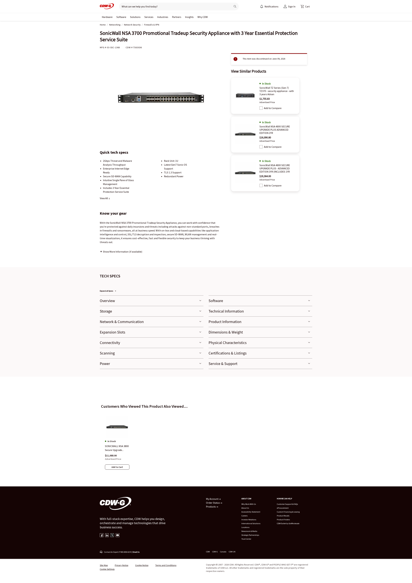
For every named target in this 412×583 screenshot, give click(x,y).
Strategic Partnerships (250, 535)
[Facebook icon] (101, 535)
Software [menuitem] (121, 17)
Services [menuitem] (148, 17)
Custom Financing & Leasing (288, 512)
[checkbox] (261, 108)
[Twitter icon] (112, 535)
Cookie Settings (107, 569)
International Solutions (250, 523)
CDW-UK (232, 551)
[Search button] (235, 6)
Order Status (213, 502)
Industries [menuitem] (162, 17)
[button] (305, 6)
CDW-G (215, 551)
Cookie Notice (141, 565)
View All (104, 198)
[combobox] (174, 6)
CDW (208, 551)
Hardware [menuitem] (107, 17)
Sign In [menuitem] (291, 6)
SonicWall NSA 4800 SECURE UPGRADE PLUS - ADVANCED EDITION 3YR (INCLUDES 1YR (274, 168)
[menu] (269, 6)
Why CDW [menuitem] (202, 17)
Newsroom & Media (249, 531)
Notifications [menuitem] (271, 6)
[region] (206, 440)
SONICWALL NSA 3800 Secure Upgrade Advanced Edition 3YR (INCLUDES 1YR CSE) (117, 448)
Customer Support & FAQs (287, 504)
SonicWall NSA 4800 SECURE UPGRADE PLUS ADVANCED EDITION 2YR (274, 130)
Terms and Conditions (165, 565)
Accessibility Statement (250, 512)
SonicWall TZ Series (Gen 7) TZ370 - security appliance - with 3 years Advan (276, 91)
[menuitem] (261, 6)
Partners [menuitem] (176, 17)
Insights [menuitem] (189, 17)
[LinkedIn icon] (107, 535)
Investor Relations (248, 519)
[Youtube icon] (117, 535)
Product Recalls (283, 515)
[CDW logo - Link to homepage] (107, 6)
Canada (223, 551)
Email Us (136, 552)
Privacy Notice (121, 565)
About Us (245, 508)
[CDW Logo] (107, 6)
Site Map (104, 565)
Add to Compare (272, 108)
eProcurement (283, 508)
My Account (212, 498)
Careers (244, 515)
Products (211, 506)
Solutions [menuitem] (135, 17)
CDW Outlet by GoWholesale (288, 523)
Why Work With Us (248, 504)
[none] (107, 17)
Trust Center (246, 539)
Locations (245, 527)
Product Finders (283, 519)
